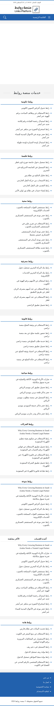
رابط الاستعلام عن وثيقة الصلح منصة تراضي (34, 326)
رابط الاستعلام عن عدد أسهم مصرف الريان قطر (31, 298)
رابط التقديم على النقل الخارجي (36, 185)
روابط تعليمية (27, 156)
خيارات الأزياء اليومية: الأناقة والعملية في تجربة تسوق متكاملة (32, 380)
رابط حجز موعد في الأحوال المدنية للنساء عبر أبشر (32, 135)
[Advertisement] (27, 54)
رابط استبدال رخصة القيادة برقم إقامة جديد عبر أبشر (33, 122)
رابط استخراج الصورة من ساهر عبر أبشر (32, 129)
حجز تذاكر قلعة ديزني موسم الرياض (34, 392)
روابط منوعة (27, 481)
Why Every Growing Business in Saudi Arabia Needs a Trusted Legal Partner (33, 432)
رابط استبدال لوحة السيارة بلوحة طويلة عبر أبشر (33, 144)
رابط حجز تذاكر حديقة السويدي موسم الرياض (33, 407)
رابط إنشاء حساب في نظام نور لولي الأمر (32, 190)
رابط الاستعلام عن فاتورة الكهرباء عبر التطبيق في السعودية (33, 456)
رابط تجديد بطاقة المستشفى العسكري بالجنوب (33, 249)
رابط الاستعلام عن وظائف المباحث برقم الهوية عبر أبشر (32, 114)
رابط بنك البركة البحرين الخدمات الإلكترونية (35, 274)
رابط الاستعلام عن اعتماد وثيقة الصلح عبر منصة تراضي (32, 352)
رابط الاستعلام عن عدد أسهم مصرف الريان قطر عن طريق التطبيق (31, 290)
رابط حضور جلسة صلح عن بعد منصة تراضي (34, 334)
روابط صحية (27, 201)
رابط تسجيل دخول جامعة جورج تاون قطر (32, 162)
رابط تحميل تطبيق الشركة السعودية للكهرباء (34, 464)
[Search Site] (5, 17)
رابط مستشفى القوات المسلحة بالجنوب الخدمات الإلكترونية (32, 208)
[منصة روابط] (27, 9)
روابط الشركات (27, 424)
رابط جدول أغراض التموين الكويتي (35, 108)
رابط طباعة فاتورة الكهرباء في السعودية (32, 471)
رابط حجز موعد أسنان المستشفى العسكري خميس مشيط (35, 233)
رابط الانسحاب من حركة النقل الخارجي (33, 180)
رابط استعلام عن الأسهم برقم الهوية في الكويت (33, 282)
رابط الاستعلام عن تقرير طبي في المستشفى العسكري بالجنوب (35, 225)
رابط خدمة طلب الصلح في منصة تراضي (32, 341)
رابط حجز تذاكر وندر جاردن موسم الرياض (32, 414)
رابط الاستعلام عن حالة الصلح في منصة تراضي (33, 361)
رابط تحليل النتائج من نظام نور (36, 175)
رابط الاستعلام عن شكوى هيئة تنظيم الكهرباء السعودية (34, 440)
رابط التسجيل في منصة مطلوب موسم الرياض (33, 399)
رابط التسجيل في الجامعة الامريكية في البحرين (33, 168)
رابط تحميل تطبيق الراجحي (38, 305)
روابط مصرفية (27, 261)
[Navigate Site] (41, 17)
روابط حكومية (27, 102)
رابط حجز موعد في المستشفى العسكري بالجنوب (32, 217)
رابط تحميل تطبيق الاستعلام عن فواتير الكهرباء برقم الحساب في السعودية (33, 448)
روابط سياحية (27, 373)
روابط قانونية (27, 319)
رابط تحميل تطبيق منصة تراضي (36, 346)
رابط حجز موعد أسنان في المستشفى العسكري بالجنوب (33, 241)
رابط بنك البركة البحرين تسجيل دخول (34, 268)
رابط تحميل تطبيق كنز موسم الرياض (34, 387)
